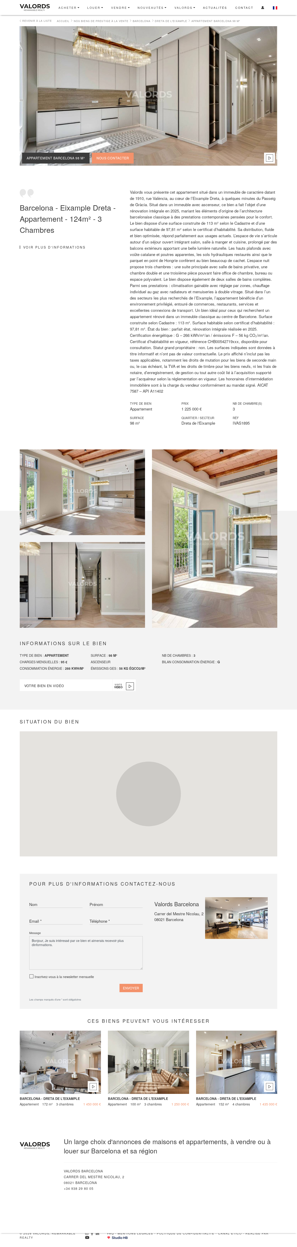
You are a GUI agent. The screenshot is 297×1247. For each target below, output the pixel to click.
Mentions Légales (135, 1233)
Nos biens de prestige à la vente (101, 21)
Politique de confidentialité (185, 1233)
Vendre (119, 7)
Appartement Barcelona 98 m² (215, 21)
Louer (93, 7)
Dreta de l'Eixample (171, 21)
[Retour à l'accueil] (36, 7)
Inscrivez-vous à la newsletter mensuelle (64, 976)
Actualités (215, 7)
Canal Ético (230, 1233)
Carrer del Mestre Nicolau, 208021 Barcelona (178, 916)
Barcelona (142, 21)
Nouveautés (151, 7)
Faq (110, 1233)
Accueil (63, 21)
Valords (183, 7)
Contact (244, 7)
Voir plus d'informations (54, 247)
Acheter (67, 7)
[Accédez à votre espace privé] (263, 7)
